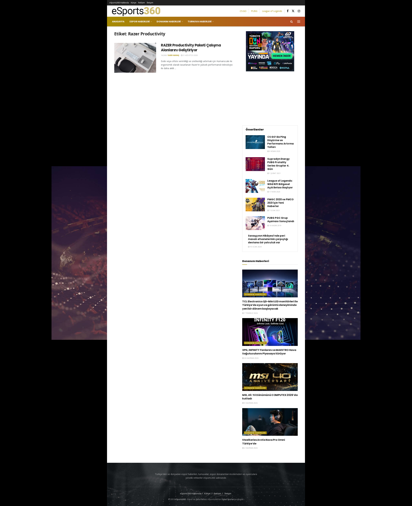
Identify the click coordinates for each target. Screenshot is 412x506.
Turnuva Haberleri (199, 21)
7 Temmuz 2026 (251, 313)
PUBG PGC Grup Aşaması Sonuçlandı (280, 219)
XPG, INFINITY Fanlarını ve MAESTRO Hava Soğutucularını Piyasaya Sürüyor (269, 351)
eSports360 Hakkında (119, 2)
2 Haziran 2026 (251, 448)
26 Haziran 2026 (251, 358)
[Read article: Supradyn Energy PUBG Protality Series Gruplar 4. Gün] (255, 164)
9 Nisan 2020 (274, 151)
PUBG (254, 11)
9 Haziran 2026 (251, 403)
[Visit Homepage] (134, 11)
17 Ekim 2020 (274, 191)
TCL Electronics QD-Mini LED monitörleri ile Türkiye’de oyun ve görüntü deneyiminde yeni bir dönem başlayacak (270, 305)
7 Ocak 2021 (274, 210)
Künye (133, 2)
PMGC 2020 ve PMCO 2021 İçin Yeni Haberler (280, 203)
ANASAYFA (118, 21)
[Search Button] (291, 21)
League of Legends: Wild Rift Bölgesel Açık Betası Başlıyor (280, 184)
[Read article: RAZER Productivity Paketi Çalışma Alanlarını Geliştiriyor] (135, 58)
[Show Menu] (298, 21)
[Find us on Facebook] (287, 11)
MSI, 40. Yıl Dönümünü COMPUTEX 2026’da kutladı (270, 396)
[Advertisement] (270, 98)
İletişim (150, 2)
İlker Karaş (173, 55)
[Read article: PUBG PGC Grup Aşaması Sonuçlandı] (255, 223)
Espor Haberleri (140, 21)
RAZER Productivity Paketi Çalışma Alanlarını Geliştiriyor (191, 48)
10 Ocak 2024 (255, 246)
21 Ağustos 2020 (190, 55)
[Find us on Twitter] (293, 11)
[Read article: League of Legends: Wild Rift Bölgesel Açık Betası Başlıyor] (255, 186)
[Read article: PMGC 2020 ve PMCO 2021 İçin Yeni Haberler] (255, 205)
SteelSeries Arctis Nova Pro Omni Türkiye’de (263, 441)
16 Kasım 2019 (275, 225)
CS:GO (243, 11)
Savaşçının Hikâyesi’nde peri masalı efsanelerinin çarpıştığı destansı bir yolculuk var (268, 239)
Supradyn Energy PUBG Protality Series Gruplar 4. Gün (278, 164)
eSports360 (180, 499)
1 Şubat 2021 (275, 173)
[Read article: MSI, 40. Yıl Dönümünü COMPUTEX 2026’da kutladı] (270, 377)
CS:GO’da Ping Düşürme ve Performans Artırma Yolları (280, 142)
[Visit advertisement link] (270, 51)
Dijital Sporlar (228, 499)
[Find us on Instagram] (299, 11)
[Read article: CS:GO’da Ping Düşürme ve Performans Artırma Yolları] (255, 142)
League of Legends (272, 11)
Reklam (141, 2)
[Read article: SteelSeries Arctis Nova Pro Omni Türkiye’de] (270, 422)
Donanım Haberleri (169, 21)
